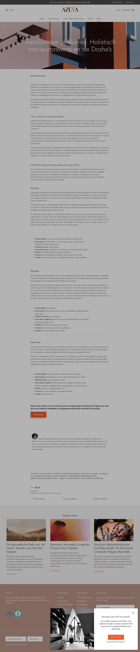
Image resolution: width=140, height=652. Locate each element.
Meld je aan (116, 637)
